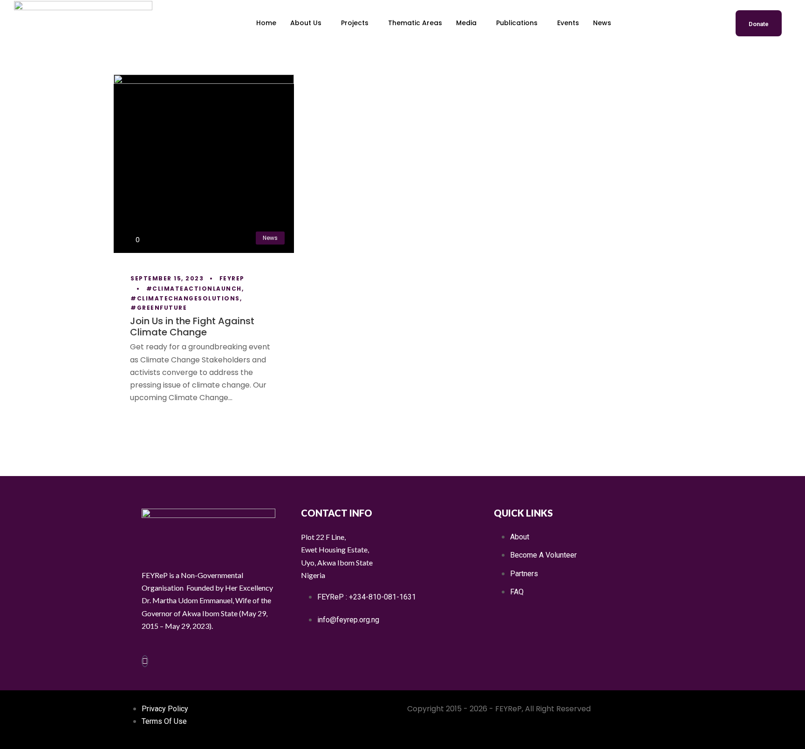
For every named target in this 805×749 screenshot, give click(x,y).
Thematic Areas (415, 22)
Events (568, 22)
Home (266, 22)
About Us (305, 22)
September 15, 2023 (167, 278)
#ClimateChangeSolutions (185, 298)
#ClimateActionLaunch (194, 289)
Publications (517, 22)
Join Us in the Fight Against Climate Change (192, 326)
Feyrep (232, 278)
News (602, 22)
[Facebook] (145, 661)
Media (466, 22)
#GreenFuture (158, 308)
